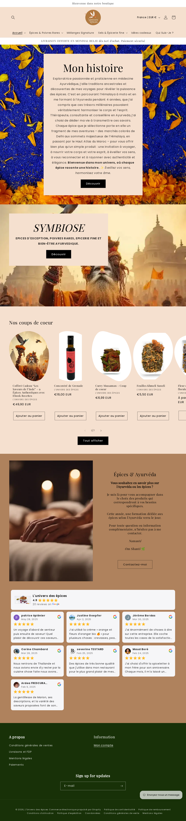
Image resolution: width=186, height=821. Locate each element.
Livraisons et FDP (20, 752)
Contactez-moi (135, 564)
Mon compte (103, 745)
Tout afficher (93, 440)
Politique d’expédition (69, 813)
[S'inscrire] (122, 786)
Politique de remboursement (154, 809)
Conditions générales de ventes (31, 745)
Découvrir (93, 184)
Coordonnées (92, 813)
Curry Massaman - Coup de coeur (110, 387)
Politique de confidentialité (119, 809)
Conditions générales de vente (121, 813)
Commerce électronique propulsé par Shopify (75, 809)
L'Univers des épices (36, 809)
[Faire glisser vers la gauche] (85, 431)
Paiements (16, 765)
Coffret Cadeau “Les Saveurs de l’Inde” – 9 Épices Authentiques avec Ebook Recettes (29, 390)
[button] (13, 17)
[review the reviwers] (59, 618)
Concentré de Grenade (68, 385)
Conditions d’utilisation (40, 813)
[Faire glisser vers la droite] (101, 431)
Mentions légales (20, 758)
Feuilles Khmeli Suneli (151, 385)
